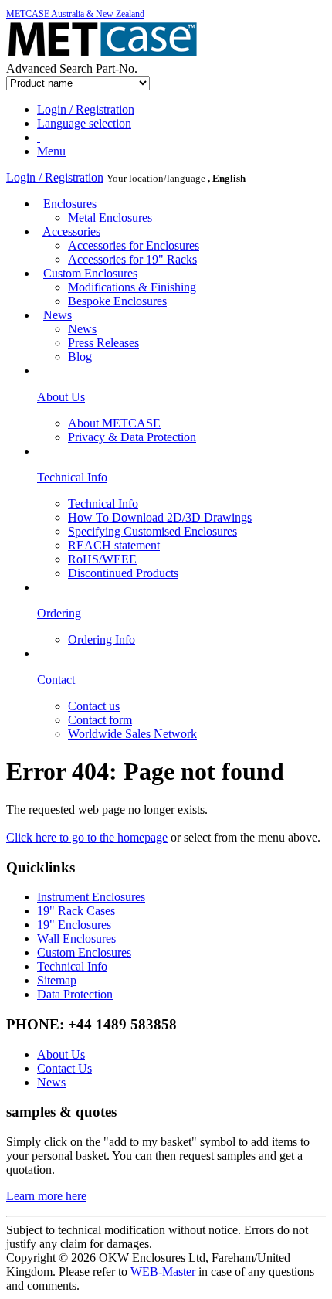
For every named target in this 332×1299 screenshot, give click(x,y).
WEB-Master (162, 1271)
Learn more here (46, 1195)
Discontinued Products (123, 573)
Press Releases (103, 342)
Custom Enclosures (90, 273)
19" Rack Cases (76, 910)
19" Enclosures (74, 924)
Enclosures (70, 203)
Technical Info (103, 503)
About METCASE (114, 423)
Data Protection (75, 994)
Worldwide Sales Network (132, 733)
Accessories (71, 231)
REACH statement (114, 545)
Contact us (94, 705)
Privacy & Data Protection (132, 437)
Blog (80, 356)
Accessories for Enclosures (133, 245)
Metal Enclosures (110, 217)
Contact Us (64, 1068)
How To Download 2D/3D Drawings (160, 517)
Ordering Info (101, 639)
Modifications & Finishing (132, 287)
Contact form (100, 719)
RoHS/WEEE (102, 559)
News (57, 314)
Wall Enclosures (76, 938)
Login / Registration (54, 177)
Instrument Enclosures (91, 896)
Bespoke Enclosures (117, 301)
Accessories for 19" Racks (132, 259)
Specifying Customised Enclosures (152, 531)
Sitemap (56, 980)
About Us (61, 1054)
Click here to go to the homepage (87, 837)
